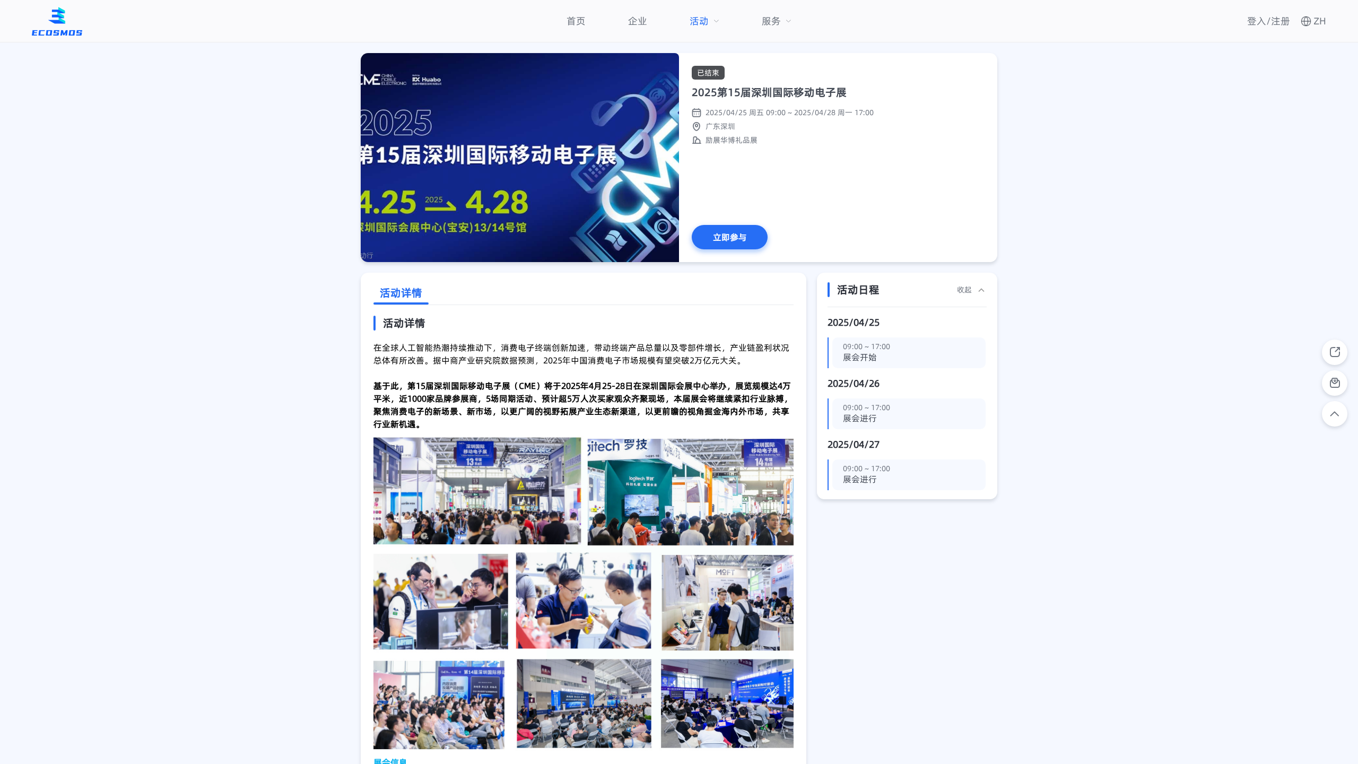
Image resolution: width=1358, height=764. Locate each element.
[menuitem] (576, 21)
